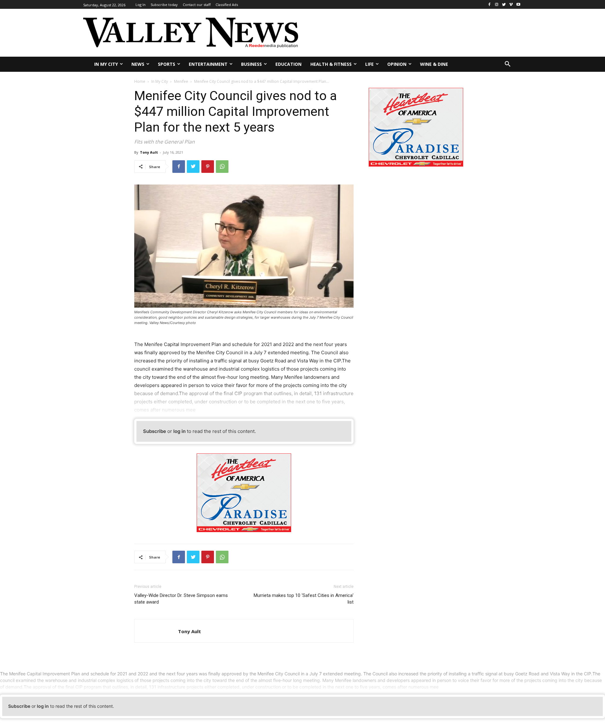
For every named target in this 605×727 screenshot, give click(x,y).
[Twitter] (504, 4)
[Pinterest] (207, 166)
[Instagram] (496, 4)
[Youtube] (518, 4)
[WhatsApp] (222, 166)
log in (179, 431)
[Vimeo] (511, 4)
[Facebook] (489, 4)
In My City (159, 81)
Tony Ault (149, 152)
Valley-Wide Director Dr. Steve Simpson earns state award (181, 599)
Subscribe (154, 431)
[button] (507, 64)
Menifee (181, 81)
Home (139, 81)
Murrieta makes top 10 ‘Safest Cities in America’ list (304, 599)
